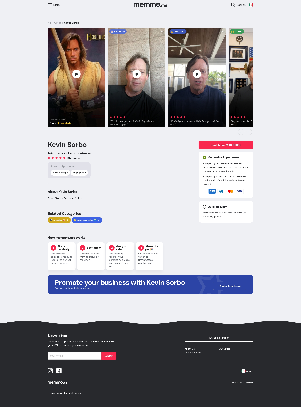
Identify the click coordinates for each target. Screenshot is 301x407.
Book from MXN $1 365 (226, 145)
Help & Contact (193, 352)
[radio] (111, 117)
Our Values (224, 348)
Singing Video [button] (79, 172)
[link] (251, 5)
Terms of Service (72, 392)
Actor (57, 23)
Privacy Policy (55, 392)
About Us (190, 348)
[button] (136, 120)
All (49, 23)
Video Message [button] (60, 172)
